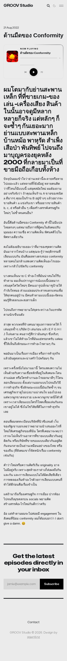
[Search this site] (48, 5)
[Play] (34, 72)
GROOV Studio (18, 5)
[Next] (42, 72)
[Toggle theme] (54, 5)
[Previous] (25, 72)
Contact (33, 622)
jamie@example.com (33, 584)
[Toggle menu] (61, 5)
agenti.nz (33, 637)
